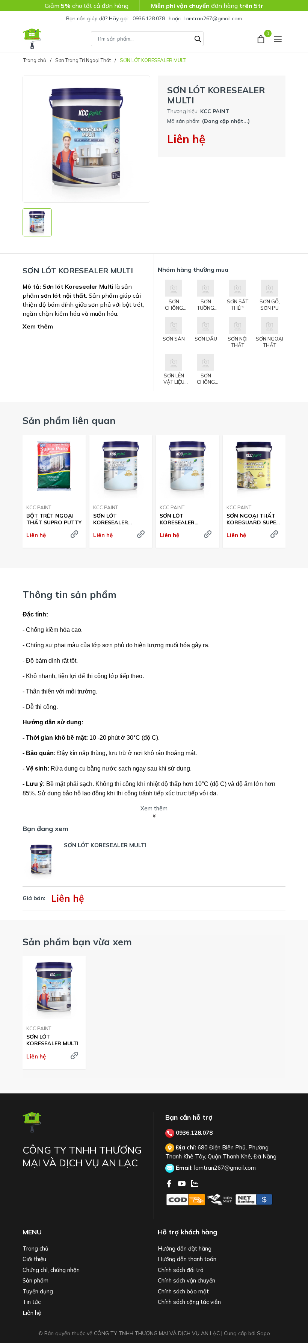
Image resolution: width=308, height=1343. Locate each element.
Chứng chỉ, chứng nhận (51, 1269)
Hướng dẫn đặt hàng (184, 1248)
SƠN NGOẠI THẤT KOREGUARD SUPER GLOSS (253, 519)
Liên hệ (32, 1312)
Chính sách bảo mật (183, 1291)
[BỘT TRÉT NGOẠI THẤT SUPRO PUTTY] (54, 466)
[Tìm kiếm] (198, 38)
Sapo (263, 1333)
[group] (86, 139)
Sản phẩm (35, 1280)
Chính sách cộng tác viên (189, 1301)
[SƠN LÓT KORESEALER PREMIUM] (120, 466)
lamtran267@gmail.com (213, 18)
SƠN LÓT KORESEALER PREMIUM (110, 519)
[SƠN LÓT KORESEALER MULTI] (54, 987)
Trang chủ (35, 1248)
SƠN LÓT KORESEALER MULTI (52, 1040)
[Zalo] (194, 1183)
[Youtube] (182, 1183)
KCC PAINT (38, 507)
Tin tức (32, 1301)
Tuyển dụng (38, 1291)
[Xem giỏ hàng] (261, 38)
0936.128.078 (149, 18)
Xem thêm (38, 326)
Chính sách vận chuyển (186, 1280)
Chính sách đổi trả (181, 1269)
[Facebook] (169, 1183)
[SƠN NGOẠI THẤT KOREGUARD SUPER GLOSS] (254, 466)
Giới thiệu (34, 1259)
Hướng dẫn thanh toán (187, 1259)
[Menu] (278, 39)
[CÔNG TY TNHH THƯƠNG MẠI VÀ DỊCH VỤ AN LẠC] (32, 39)
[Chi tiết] (74, 534)
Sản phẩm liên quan (69, 420)
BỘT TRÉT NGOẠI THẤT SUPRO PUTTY (54, 519)
